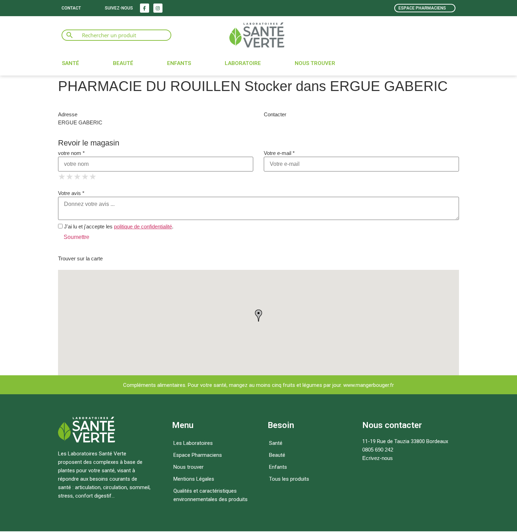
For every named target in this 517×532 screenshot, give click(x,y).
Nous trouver (315, 63)
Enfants (179, 63)
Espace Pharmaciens (197, 455)
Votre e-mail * (279, 153)
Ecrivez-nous (377, 458)
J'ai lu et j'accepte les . (118, 226)
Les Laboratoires (193, 443)
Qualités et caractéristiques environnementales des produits (210, 495)
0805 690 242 (377, 450)
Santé (70, 63)
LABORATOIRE (243, 63)
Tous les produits (289, 479)
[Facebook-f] (144, 8)
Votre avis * (71, 193)
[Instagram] (157, 8)
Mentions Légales (193, 479)
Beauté (123, 63)
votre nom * (71, 153)
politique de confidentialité (143, 226)
